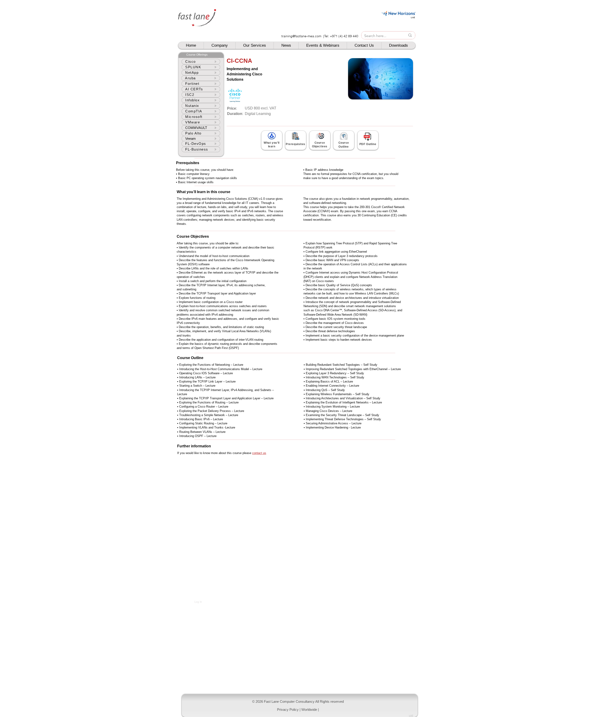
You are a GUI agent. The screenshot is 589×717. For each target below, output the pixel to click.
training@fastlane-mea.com (301, 36)
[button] (300, 705)
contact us (259, 453)
